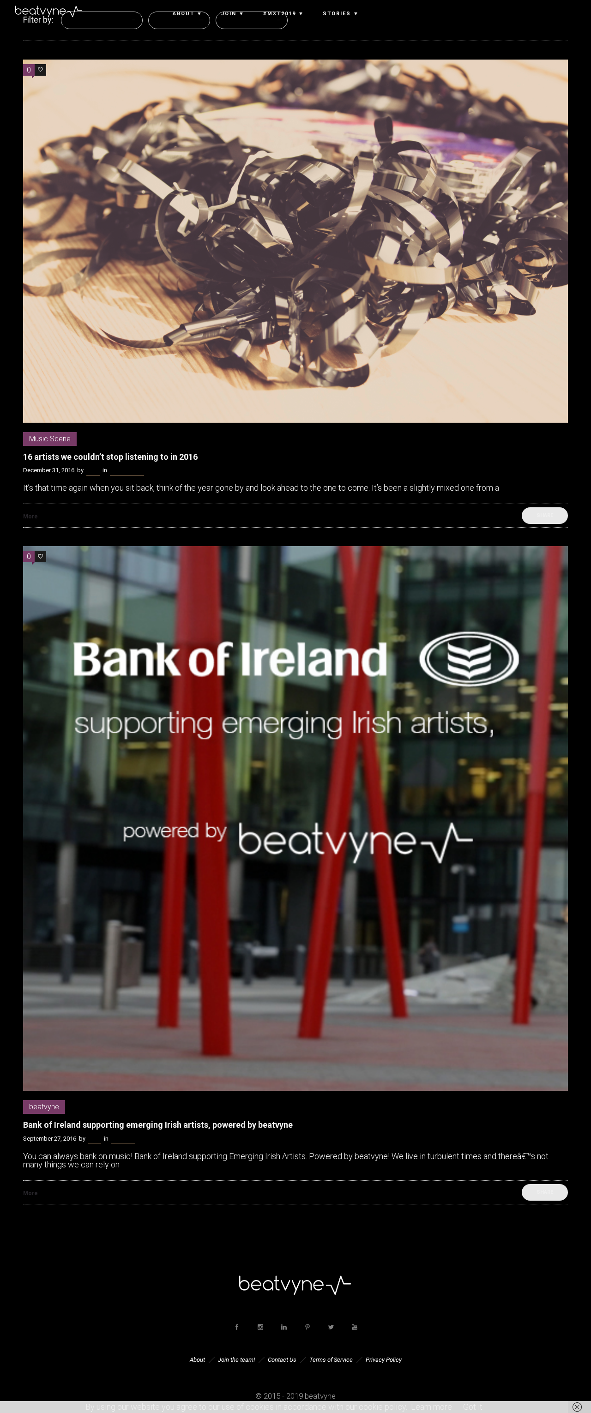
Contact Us (282, 1359)
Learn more (431, 1407)
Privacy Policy (384, 1359)
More (30, 516)
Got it (472, 1407)
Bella (94, 1138)
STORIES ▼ (341, 14)
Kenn (93, 470)
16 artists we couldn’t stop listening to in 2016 (110, 457)
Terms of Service (331, 1359)
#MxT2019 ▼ (283, 14)
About (197, 1359)
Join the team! (236, 1359)
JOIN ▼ (233, 14)
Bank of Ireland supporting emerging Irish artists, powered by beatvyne (158, 1125)
